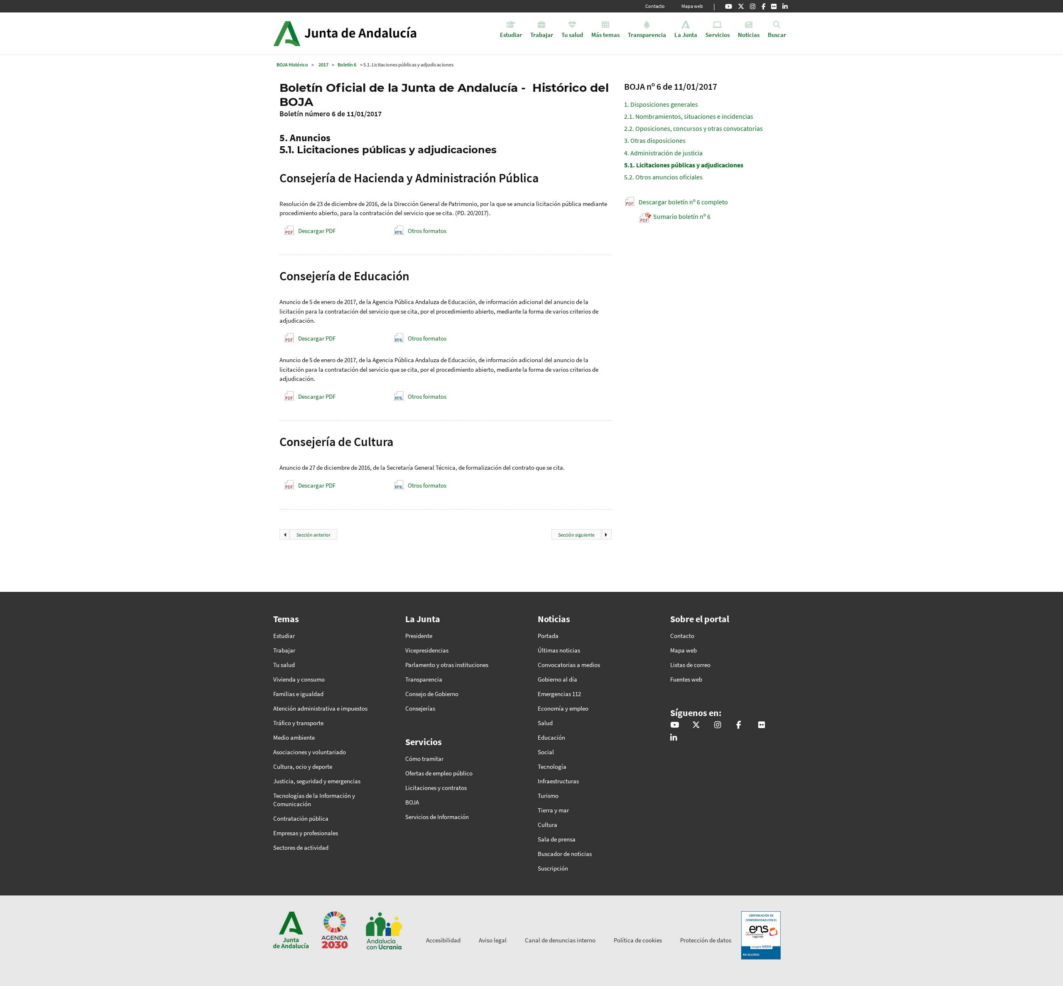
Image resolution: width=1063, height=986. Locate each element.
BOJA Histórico (292, 64)
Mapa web (692, 6)
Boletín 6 (347, 64)
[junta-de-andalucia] (785, 6)
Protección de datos (705, 940)
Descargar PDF (317, 231)
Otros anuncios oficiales (663, 177)
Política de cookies (638, 940)
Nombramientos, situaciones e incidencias (688, 116)
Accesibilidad (443, 940)
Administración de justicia (663, 153)
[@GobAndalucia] (728, 6)
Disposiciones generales (661, 104)
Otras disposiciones (655, 140)
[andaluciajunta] (741, 6)
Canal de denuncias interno (560, 940)
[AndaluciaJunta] (763, 6)
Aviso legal (493, 940)
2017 (323, 64)
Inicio (368, 33)
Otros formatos (427, 231)
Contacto (655, 6)
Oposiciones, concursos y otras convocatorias (693, 128)
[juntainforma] (773, 6)
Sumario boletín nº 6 (681, 216)
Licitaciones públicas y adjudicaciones (683, 165)
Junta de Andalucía (286, 33)
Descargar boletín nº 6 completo (683, 202)
